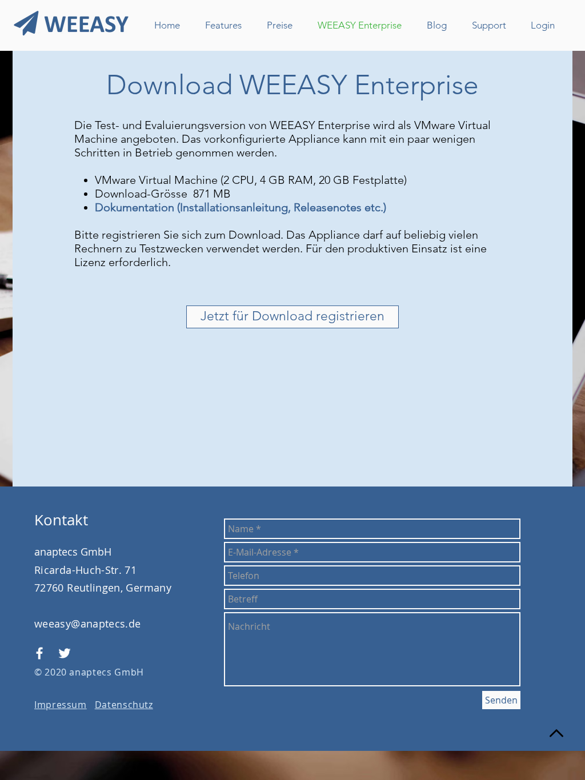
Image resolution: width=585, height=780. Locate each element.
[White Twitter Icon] (65, 653)
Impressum (60, 704)
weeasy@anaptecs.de (87, 623)
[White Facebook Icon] (39, 653)
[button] (292, 316)
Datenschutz (124, 704)
